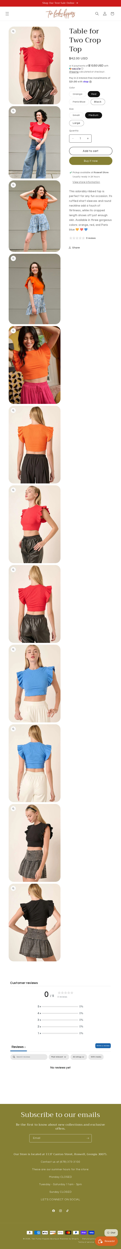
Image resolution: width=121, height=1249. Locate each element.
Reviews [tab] (19, 1046)
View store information (86, 182)
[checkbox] (96, 1057)
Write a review (103, 1046)
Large (76, 123)
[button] (7, 13)
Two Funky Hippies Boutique (45, 1239)
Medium (94, 115)
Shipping (74, 72)
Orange (79, 95)
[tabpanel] (60, 1078)
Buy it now (91, 161)
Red (93, 94)
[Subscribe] (88, 1138)
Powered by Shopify (69, 1239)
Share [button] (76, 247)
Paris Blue (81, 102)
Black (97, 101)
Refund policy (89, 1239)
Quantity (74, 130)
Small (78, 116)
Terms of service (86, 1242)
